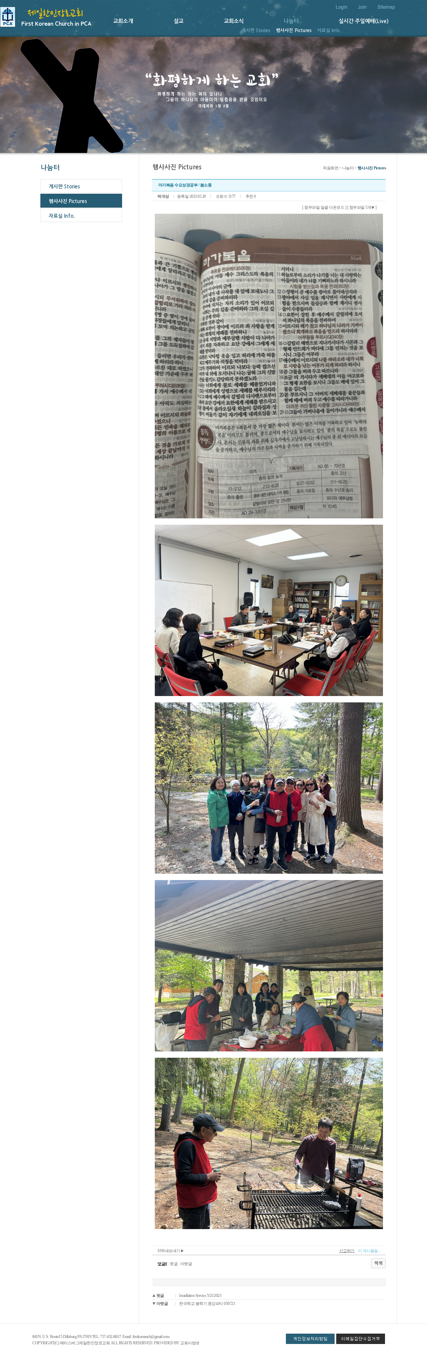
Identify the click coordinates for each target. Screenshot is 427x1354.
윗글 (173, 1263)
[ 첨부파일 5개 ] (362, 207)
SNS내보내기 (169, 1250)
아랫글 (186, 1263)
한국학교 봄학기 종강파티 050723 (207, 1303)
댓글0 (162, 1263)
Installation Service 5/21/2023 (200, 1295)
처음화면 (330, 168)
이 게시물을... (369, 1250)
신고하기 (347, 1250)
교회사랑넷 (189, 1343)
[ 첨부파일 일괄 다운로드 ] (324, 207)
